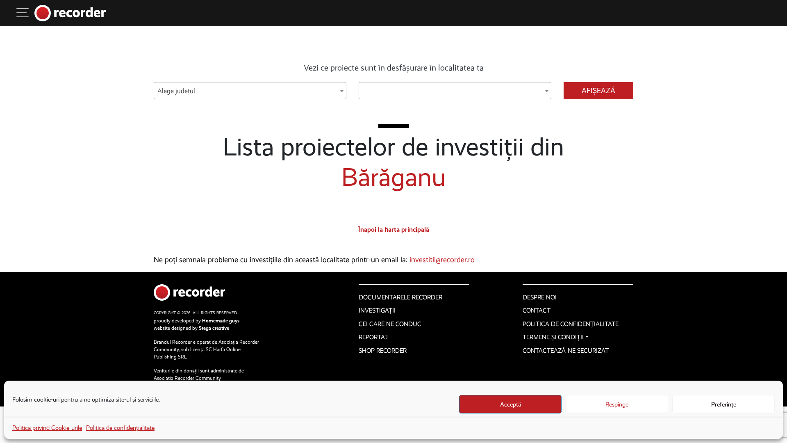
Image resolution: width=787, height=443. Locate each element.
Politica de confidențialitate (120, 428)
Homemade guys (220, 321)
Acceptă (510, 404)
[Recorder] (70, 13)
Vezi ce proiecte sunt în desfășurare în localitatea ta (394, 68)
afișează (598, 90)
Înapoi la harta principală (393, 229)
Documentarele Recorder (400, 297)
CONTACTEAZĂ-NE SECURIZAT (566, 350)
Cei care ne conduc (390, 324)
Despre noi (540, 297)
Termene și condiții (553, 337)
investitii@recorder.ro (442, 259)
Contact (536, 310)
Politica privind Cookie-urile (47, 428)
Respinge (616, 404)
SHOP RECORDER (383, 350)
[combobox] (250, 90)
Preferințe (723, 404)
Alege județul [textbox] (176, 91)
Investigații (377, 310)
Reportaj (373, 337)
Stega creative (214, 328)
